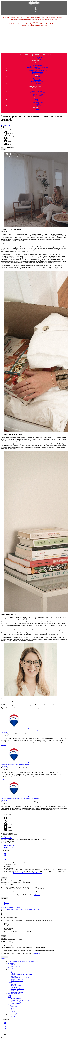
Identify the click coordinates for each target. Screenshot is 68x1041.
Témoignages (36, 88)
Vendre (36, 75)
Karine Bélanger (37, 59)
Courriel (9, 144)
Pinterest (9, 139)
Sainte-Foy (38, 99)
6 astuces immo (34, 3)
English (36, 1)
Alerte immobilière (37, 96)
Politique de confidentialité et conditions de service (27, 873)
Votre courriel (8, 929)
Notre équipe (35, 56)
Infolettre (6, 923)
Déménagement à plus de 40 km (38, 70)
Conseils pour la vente (37, 81)
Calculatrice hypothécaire (37, 91)
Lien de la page (8, 868)
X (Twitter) (10, 136)
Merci (37, 109)
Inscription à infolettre (10, 925)
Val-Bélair (37, 104)
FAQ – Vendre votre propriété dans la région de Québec (35, 54)
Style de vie (12, 125)
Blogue (36, 97)
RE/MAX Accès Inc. (6, 838)
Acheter (36, 62)
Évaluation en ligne (37, 94)
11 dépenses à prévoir (38, 73)
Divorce (37, 68)
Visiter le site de (10, 907)
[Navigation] (30, 1)
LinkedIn (9, 141)
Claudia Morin (37, 57)
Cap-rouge (38, 105)
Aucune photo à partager (8, 147)
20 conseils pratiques (37, 84)
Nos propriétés (36, 60)
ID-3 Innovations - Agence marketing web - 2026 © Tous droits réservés (21, 909)
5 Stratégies (37, 80)
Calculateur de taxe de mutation (37, 93)
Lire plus (3, 745)
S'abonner (3, 877)
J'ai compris (4, 898)
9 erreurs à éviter (37, 78)
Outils (35, 89)
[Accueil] (32, 1)
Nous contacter (36, 107)
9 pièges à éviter (37, 65)
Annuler (3, 149)
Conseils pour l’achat (37, 72)
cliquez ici (37, 895)
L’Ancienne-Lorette (37, 102)
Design (5, 125)
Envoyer (3, 936)
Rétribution (37, 83)
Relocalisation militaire (35, 86)
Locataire (37, 64)
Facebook (10, 133)
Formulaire (7, 866)
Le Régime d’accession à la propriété (37, 67)
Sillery (37, 101)
